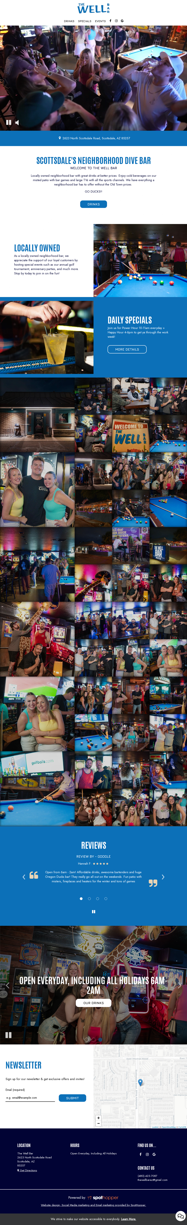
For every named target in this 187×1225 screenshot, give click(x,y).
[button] (87, 1040)
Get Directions (28, 1170)
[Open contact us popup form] (180, 1216)
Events (100, 21)
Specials (84, 21)
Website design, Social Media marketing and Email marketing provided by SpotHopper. (93, 1205)
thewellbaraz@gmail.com (152, 1180)
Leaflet (155, 1127)
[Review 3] (97, 898)
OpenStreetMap (169, 1127)
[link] (140, 1082)
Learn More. (128, 1219)
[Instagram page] (116, 21)
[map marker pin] (60, 138)
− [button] (98, 1123)
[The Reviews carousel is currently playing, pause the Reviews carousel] (93, 912)
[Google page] (122, 21)
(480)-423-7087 (147, 1176)
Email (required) (15, 1090)
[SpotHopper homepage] (103, 1197)
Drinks (69, 21)
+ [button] (98, 1118)
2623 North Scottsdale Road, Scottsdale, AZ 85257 (96, 138)
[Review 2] (89, 898)
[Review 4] (105, 898)
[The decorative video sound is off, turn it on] (17, 123)
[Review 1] (81, 898)
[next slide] (179, 985)
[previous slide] (7, 985)
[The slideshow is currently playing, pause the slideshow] (8, 1034)
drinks (93, 204)
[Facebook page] (110, 21)
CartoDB (182, 1127)
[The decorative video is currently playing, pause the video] (9, 123)
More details (123, 350)
